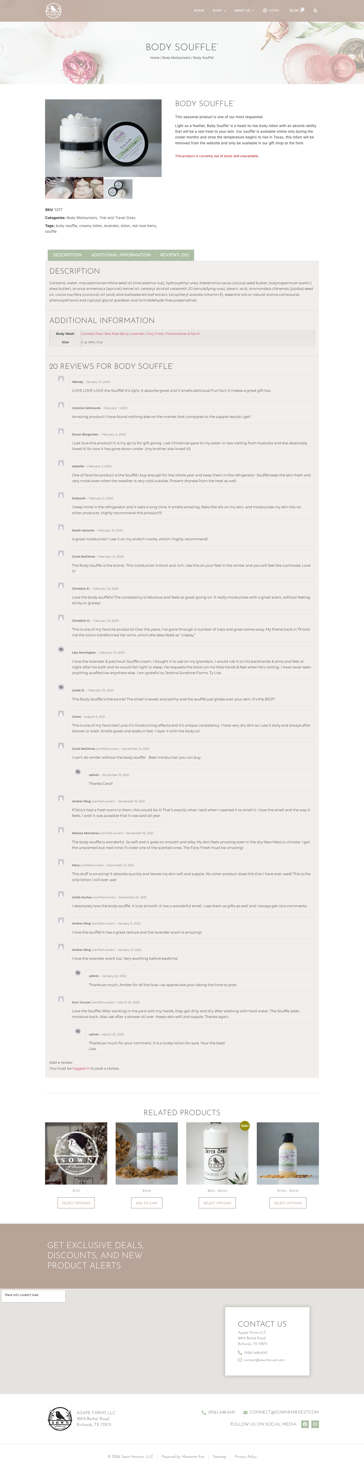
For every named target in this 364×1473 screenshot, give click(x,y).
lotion (125, 226)
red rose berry (144, 226)
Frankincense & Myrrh (182, 334)
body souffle (66, 226)
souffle (51, 231)
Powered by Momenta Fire (183, 1457)
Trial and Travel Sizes (117, 218)
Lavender (137, 334)
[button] (315, 10)
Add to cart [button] (147, 1203)
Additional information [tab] (121, 255)
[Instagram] (315, 1424)
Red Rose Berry (116, 334)
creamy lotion (90, 226)
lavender (111, 226)
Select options (76, 1203)
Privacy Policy (246, 1457)
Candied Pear (92, 334)
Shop (217, 10)
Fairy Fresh (155, 334)
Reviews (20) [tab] (174, 255)
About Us (242, 10)
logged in (81, 1068)
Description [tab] (67, 255)
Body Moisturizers (176, 58)
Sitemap (219, 1457)
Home (199, 10)
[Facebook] (305, 1424)
